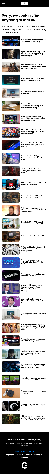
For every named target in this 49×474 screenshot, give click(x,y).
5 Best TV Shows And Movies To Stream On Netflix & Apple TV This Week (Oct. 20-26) (33, 366)
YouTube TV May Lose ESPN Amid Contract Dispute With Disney (33, 379)
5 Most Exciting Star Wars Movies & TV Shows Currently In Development (33, 249)
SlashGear (24, 457)
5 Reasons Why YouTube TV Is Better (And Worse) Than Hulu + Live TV (33, 145)
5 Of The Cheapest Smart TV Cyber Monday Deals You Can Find (32, 262)
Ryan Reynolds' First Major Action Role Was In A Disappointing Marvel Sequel (34, 54)
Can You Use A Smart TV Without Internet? (33, 314)
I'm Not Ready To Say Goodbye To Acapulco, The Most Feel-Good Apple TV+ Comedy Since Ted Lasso (33, 327)
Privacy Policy (34, 439)
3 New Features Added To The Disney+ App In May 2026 (32, 80)
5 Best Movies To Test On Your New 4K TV (32, 93)
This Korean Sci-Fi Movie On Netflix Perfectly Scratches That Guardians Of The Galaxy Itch (33, 418)
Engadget (10, 455)
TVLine (27, 455)
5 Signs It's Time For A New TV (32, 236)
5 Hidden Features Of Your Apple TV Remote (33, 392)
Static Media (17, 443)
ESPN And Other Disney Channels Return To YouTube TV (33, 184)
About (11, 439)
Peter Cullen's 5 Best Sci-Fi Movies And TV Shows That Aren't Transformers (34, 301)
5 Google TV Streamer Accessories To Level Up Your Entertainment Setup (32, 106)
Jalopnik (19, 455)
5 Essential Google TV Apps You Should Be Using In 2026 (33, 340)
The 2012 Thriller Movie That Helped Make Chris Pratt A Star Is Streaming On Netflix (33, 67)
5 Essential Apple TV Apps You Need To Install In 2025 (32, 197)
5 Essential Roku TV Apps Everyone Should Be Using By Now (32, 158)
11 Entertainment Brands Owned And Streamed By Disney (33, 41)
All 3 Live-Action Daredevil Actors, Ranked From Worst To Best (32, 171)
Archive (20, 439)
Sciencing (36, 455)
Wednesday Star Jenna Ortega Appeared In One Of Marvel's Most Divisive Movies (33, 353)
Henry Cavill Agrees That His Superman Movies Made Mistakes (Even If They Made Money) (32, 288)
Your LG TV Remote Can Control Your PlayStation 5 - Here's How (33, 405)
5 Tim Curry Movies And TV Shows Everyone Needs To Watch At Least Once (33, 210)
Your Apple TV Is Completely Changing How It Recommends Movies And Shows (33, 119)
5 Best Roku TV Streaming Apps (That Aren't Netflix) (33, 275)
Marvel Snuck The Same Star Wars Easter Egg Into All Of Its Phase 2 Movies (32, 132)
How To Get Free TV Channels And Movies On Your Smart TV (32, 223)
